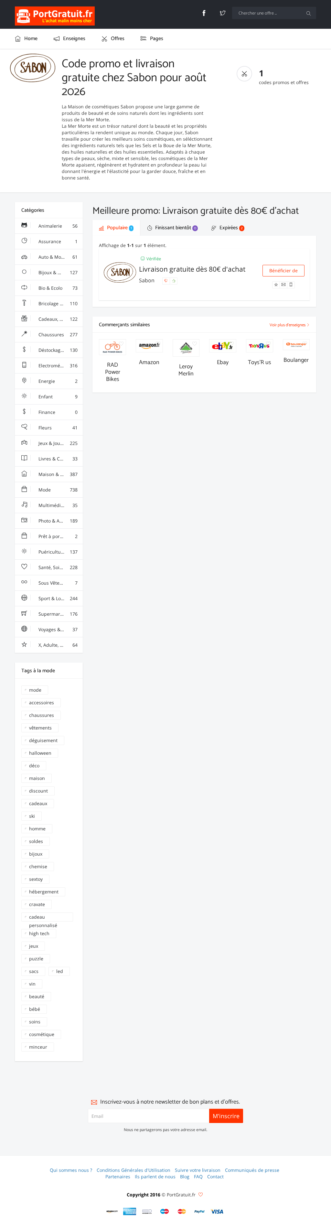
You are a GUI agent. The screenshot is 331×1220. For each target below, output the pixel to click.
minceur (38, 1047)
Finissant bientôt (175, 227)
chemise (38, 866)
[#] (112, 1211)
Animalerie (57, 226)
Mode (57, 490)
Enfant (57, 397)
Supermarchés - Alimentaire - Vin (60, 614)
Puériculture (57, 552)
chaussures (41, 715)
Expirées (230, 227)
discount (38, 791)
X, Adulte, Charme (57, 645)
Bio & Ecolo (57, 288)
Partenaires (117, 1176)
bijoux (35, 854)
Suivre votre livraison (197, 1170)
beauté (36, 996)
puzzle (36, 958)
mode (35, 690)
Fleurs (57, 428)
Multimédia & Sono (58, 505)
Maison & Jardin (57, 474)
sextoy (36, 879)
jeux (33, 946)
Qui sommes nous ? (71, 1170)
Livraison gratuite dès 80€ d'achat (192, 269)
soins (34, 1022)
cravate (37, 904)
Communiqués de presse (252, 1170)
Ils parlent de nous (155, 1176)
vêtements (40, 728)
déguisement (43, 740)
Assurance (57, 241)
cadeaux (38, 803)
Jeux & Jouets (57, 443)
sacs (33, 971)
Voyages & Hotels (57, 629)
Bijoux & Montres (57, 272)
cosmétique (41, 1034)
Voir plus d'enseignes (288, 325)
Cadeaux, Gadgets (57, 319)
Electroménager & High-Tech (60, 365)
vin (32, 984)
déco (34, 765)
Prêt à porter (57, 536)
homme (37, 829)
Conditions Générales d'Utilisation (133, 1170)
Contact (215, 1176)
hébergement (44, 892)
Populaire (119, 227)
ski (32, 816)
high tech (39, 933)
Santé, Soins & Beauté (60, 567)
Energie (57, 381)
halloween (40, 753)
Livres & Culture (57, 459)
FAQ (198, 1176)
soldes (36, 841)
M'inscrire (226, 1116)
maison (37, 778)
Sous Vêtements (57, 583)
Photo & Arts (57, 521)
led (59, 971)
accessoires (41, 702)
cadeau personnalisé (43, 918)
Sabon (147, 280)
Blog (184, 1176)
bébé (34, 1009)
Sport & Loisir (57, 598)
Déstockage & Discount (60, 350)
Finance (57, 412)
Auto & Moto (57, 257)
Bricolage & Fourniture (60, 303)
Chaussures (57, 334)
